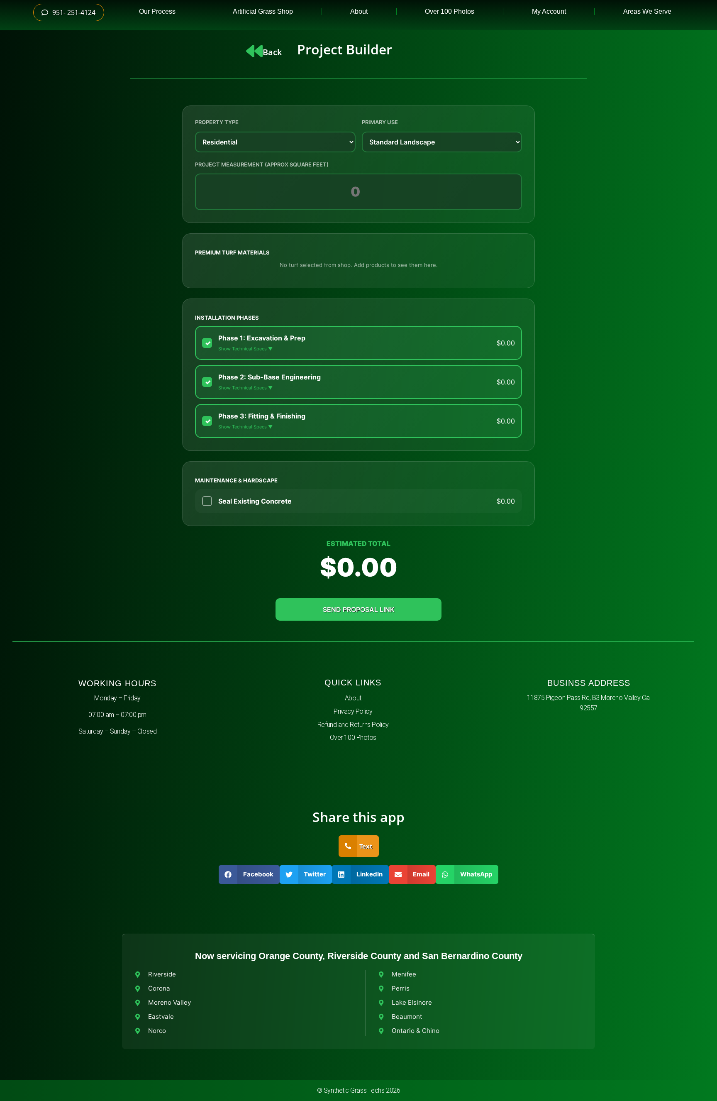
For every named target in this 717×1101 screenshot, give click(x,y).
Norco (157, 1031)
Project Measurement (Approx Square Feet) (262, 164)
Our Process (157, 11)
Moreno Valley (169, 1002)
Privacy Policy (353, 711)
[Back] (254, 51)
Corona (159, 988)
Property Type (217, 122)
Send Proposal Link (359, 609)
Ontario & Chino (415, 1031)
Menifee (404, 974)
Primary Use (380, 122)
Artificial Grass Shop (263, 11)
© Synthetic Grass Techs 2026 (358, 1090)
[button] (249, 874)
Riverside (162, 974)
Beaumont (407, 1016)
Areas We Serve (647, 11)
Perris (401, 988)
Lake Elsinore (412, 1002)
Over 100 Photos (449, 11)
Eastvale (161, 1016)
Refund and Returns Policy (353, 725)
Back (272, 52)
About (359, 11)
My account (549, 11)
